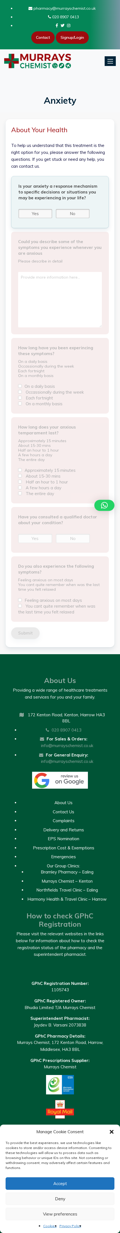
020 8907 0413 (65, 16)
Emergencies (63, 856)
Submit (25, 633)
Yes (35, 213)
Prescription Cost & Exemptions (63, 847)
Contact (43, 37)
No (72, 213)
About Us (63, 802)
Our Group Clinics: (63, 865)
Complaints (64, 820)
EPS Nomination (63, 838)
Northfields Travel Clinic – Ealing (67, 890)
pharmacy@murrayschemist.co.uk (64, 8)
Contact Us (63, 811)
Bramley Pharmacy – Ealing (67, 872)
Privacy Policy (70, 1226)
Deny (60, 1198)
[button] (111, 1132)
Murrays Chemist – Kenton (67, 881)
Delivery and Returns (63, 829)
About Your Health (39, 130)
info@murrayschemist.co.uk (67, 745)
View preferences (60, 1214)
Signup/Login (72, 37)
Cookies (50, 1226)
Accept (60, 1183)
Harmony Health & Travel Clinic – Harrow (67, 899)
